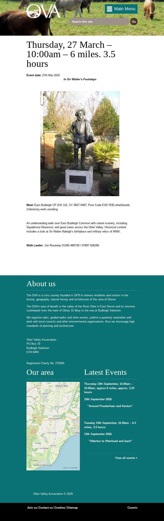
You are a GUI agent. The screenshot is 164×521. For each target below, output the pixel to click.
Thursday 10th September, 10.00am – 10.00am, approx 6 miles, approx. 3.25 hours (109, 388)
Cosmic (132, 507)
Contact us (46, 507)
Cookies (59, 507)
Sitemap (72, 507)
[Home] (43, 17)
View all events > (126, 458)
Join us (32, 507)
